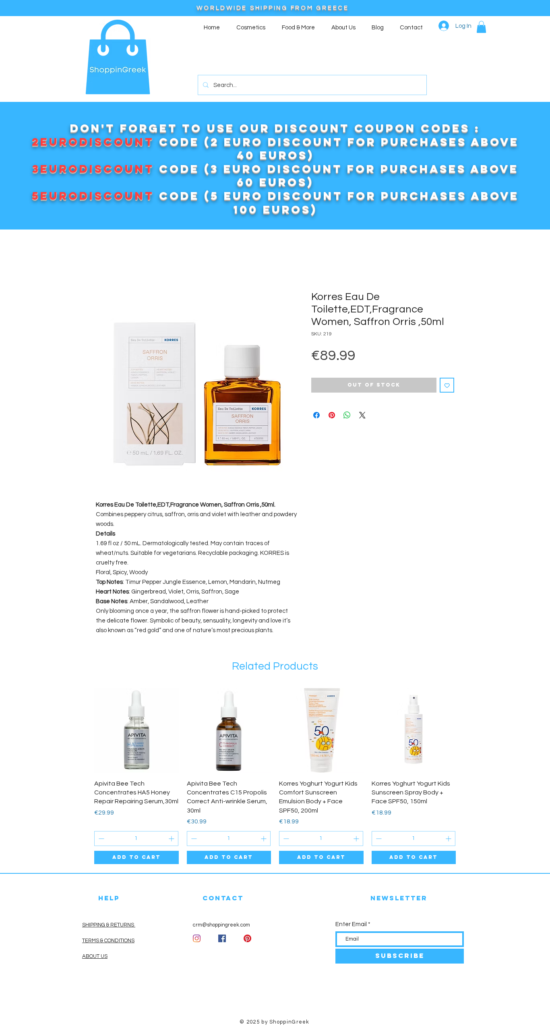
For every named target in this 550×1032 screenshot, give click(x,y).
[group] (275, 776)
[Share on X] (362, 415)
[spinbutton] (136, 838)
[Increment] (172, 838)
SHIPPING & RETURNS (108, 925)
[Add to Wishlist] (447, 385)
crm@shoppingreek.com (221, 925)
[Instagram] (197, 938)
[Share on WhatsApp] (347, 415)
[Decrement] (100, 838)
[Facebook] (222, 938)
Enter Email (351, 924)
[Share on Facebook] (316, 415)
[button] (481, 27)
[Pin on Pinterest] (332, 415)
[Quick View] (136, 730)
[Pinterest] (247, 938)
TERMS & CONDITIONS (108, 940)
